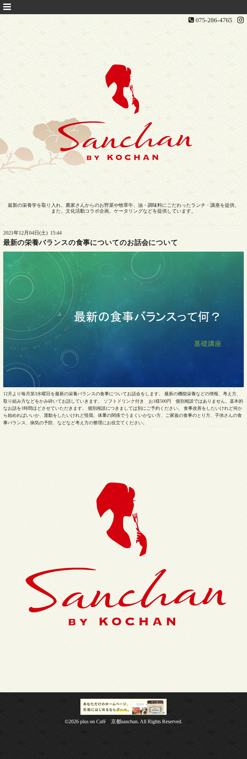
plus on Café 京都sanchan (109, 721)
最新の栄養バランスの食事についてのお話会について (90, 242)
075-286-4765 (214, 20)
